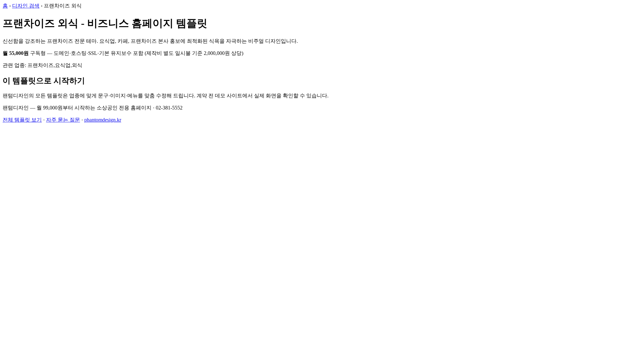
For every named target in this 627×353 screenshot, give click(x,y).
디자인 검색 (26, 5)
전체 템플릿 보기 (22, 120)
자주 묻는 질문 (63, 120)
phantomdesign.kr (102, 120)
